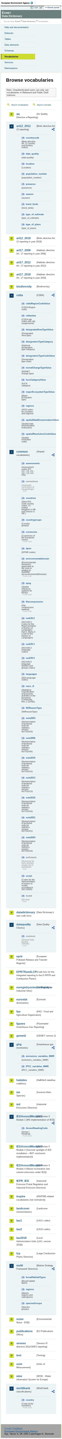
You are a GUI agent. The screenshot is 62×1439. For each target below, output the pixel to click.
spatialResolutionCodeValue (31, 434)
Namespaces (11, 68)
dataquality (23, 924)
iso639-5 (30, 658)
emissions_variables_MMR (31, 1056)
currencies (31, 532)
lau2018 (21, 1237)
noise (20, 1319)
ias (18, 1092)
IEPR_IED (22, 1180)
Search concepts (44, 105)
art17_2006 (23, 250)
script (29, 876)
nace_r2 (30, 686)
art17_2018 (23, 274)
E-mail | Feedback (13, 1428)
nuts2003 (30, 718)
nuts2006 (30, 738)
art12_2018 (23, 238)
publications (24, 1331)
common (22, 451)
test (18, 1355)
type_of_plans (31, 224)
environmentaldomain (31, 558)
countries (31, 498)
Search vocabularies (19, 105)
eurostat (21, 999)
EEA (18, 3)
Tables (7, 39)
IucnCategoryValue (31, 380)
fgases (20, 1023)
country (30, 1400)
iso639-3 (30, 644)
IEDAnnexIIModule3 (26, 1146)
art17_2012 (23, 262)
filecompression (31, 601)
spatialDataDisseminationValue (31, 420)
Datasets (8, 33)
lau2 (19, 1229)
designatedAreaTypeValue (31, 329)
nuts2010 (30, 758)
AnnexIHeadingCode (31, 1128)
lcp (18, 1253)
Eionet (17, 21)
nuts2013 (30, 777)
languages (31, 674)
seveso (21, 1343)
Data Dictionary (29, 21)
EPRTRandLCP (26, 971)
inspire (20, 1196)
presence (30, 184)
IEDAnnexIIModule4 (26, 1165)
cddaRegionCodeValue (31, 303)
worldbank (23, 1388)
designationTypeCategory (31, 341)
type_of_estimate (31, 214)
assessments (31, 463)
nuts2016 (30, 797)
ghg (19, 1044)
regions (30, 406)
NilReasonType (31, 708)
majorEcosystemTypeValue (31, 392)
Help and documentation (16, 27)
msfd (19, 1265)
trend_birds (31, 204)
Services (8, 62)
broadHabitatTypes (31, 1277)
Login (36, 7)
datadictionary (25, 912)
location (30, 164)
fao (18, 1011)
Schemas (9, 50)
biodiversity (24, 286)
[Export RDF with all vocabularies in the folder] (53, 130)
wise (19, 1376)
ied (18, 1104)
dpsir (28, 548)
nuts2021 (30, 817)
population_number (31, 174)
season (29, 194)
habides (21, 1080)
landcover (22, 1208)
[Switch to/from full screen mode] (42, 7)
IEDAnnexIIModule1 (26, 1116)
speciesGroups (31, 1303)
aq (18, 113)
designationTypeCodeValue (31, 356)
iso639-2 (30, 618)
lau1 (19, 1220)
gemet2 (21, 1035)
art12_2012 (23, 126)
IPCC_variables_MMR (31, 1066)
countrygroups (31, 520)
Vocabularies (11, 56)
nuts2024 (30, 837)
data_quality (31, 153)
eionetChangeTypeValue (31, 367)
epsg (28, 583)
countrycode (31, 137)
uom (19, 1364)
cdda (19, 295)
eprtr (19, 956)
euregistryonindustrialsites (26, 987)
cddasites (31, 315)
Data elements (11, 45)
